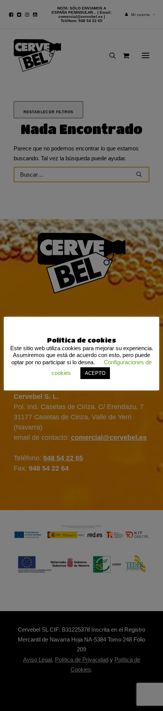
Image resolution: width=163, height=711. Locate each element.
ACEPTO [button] (95, 373)
